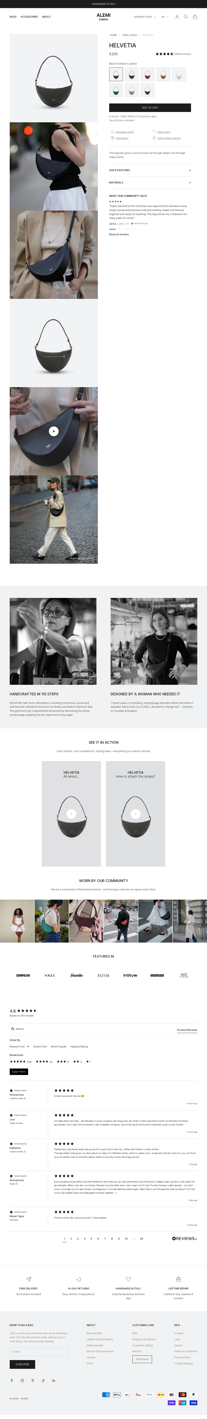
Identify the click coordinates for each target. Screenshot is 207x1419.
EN (163, 16)
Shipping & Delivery (144, 1339)
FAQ (134, 1333)
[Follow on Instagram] (22, 1381)
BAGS (13, 16)
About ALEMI (94, 1333)
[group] (31, 1011)
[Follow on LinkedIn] (54, 1381)
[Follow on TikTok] (43, 1381)
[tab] (187, 1030)
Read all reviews (119, 234)
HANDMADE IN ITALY (104, 3)
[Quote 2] (119, 229)
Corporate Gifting (142, 1345)
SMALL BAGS (130, 35)
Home (113, 35)
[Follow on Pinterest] (33, 1381)
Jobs (177, 1339)
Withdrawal (142, 1359)
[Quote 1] (112, 229)
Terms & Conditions (185, 1351)
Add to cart (150, 107)
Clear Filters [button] (19, 1071)
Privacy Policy (182, 1357)
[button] (173, 54)
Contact (178, 1333)
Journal (91, 1357)
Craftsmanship (95, 1345)
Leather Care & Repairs (100, 1339)
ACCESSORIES (29, 16)
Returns (137, 1351)
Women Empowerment (100, 1351)
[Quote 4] (134, 229)
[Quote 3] (127, 229)
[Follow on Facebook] (12, 1381)
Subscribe (22, 1364)
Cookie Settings (183, 1363)
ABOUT (46, 16)
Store (90, 1363)
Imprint (178, 1345)
